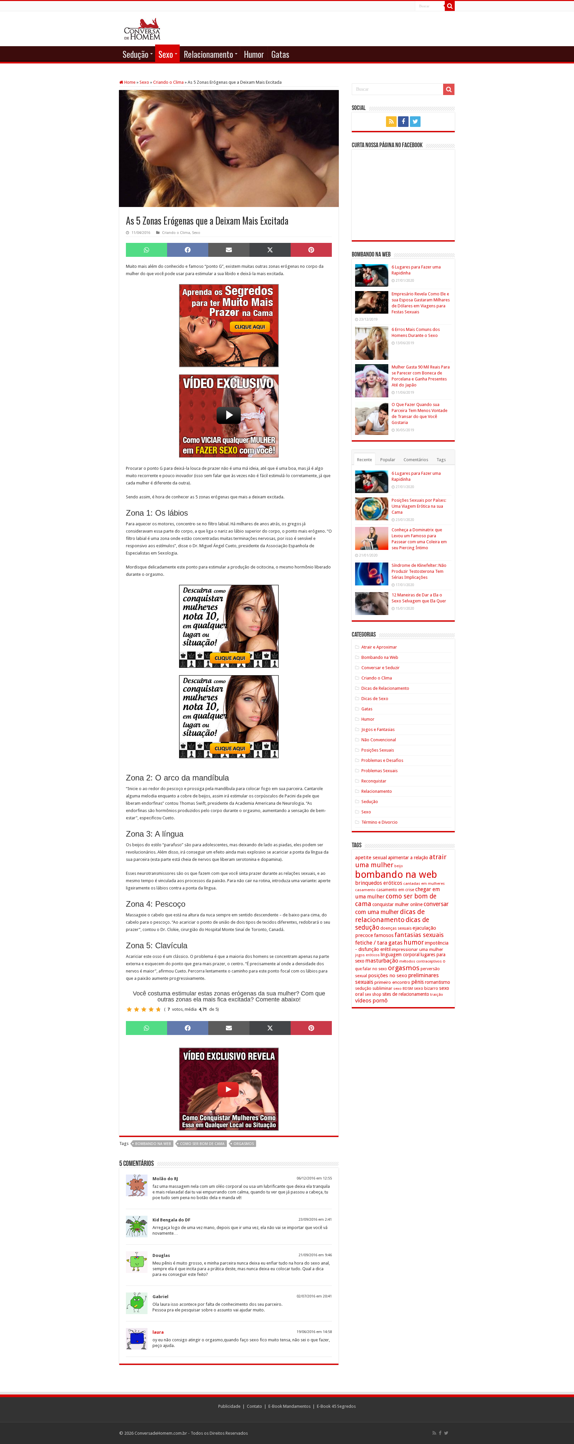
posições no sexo (387, 976)
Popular (387, 459)
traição (436, 994)
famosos (384, 935)
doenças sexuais (396, 928)
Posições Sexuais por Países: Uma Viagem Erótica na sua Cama (419, 506)
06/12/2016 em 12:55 (314, 1178)
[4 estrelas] (151, 1009)
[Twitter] (415, 121)
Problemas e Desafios (382, 760)
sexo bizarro (426, 988)
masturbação (381, 960)
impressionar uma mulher (417, 949)
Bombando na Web (379, 657)
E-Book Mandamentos (289, 1406)
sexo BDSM (403, 988)
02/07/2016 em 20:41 (314, 1296)
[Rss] (391, 121)
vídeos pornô (371, 1000)
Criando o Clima (168, 82)
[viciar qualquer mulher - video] (229, 415)
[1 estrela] (129, 1009)
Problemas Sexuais (379, 770)
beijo (398, 866)
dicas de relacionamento (390, 916)
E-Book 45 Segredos (336, 1406)
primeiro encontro (392, 982)
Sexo (165, 54)
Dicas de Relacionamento (385, 688)
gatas (395, 942)
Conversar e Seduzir (380, 667)
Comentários (416, 459)
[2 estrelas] (136, 1009)
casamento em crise (395, 889)
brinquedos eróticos (378, 883)
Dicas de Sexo (374, 698)
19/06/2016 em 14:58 (314, 1332)
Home (129, 82)
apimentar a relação (408, 857)
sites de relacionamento (405, 994)
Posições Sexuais (377, 750)
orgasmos (244, 1144)
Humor (254, 54)
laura (158, 1332)
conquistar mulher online (397, 904)
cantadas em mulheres (424, 883)
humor (414, 942)
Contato (254, 1406)
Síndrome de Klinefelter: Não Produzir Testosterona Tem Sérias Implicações (419, 571)
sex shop (373, 994)
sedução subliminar (373, 988)
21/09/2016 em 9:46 (315, 1255)
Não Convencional (378, 739)
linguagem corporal (400, 954)
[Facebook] (403, 121)
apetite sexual (371, 858)
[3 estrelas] (144, 1009)
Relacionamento (208, 54)
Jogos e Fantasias (378, 729)
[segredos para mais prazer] (229, 325)
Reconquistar (373, 780)
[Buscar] (450, 6)
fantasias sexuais (419, 935)
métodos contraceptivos (420, 961)
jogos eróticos (367, 955)
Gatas (280, 54)
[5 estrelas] (158, 1009)
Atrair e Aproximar (379, 647)
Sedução (135, 54)
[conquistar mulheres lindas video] (229, 1088)
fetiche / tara (371, 942)
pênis (417, 982)
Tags (441, 459)
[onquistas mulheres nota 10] (229, 626)
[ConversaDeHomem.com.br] (142, 28)
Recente (364, 459)
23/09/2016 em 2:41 (315, 1219)
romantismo (437, 982)
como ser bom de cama (202, 1144)
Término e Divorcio (379, 822)
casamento (365, 889)
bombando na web (153, 1144)
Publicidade (229, 1406)
